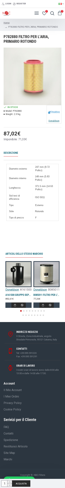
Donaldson (12, 289)
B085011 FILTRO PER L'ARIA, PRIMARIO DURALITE (46, 294)
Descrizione (11, 152)
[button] (21, 311)
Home (7, 23)
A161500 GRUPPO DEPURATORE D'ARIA (18, 294)
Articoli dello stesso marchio (24, 253)
